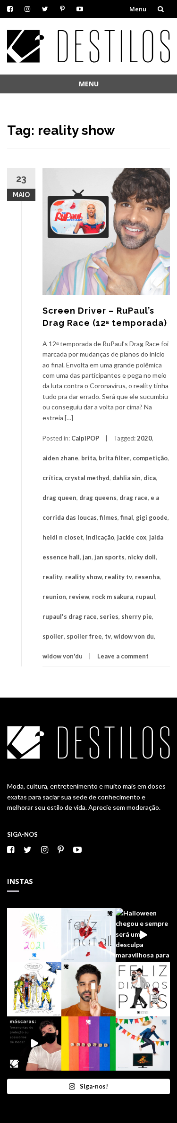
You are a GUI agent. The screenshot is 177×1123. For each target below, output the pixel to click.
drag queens (98, 497)
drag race (133, 497)
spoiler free (84, 636)
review (79, 596)
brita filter (114, 458)
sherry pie (136, 616)
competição (150, 458)
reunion (54, 596)
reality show (83, 577)
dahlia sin (126, 478)
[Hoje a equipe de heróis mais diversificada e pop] (34, 989)
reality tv (118, 577)
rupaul (145, 596)
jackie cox (131, 537)
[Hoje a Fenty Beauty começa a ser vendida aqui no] (88, 989)
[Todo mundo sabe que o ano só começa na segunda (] (34, 935)
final (126, 517)
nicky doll (141, 557)
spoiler (53, 636)
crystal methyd (87, 478)
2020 (144, 438)
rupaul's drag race (69, 616)
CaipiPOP (85, 438)
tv (108, 636)
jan (87, 557)
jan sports (109, 557)
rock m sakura (112, 596)
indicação (100, 537)
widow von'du (62, 656)
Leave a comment (123, 656)
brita (88, 458)
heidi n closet (62, 537)
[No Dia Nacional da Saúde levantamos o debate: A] (34, 1043)
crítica (52, 478)
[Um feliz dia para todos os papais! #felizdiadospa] (143, 989)
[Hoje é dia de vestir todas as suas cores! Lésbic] (88, 1043)
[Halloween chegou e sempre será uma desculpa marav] (143, 935)
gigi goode (152, 517)
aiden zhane (60, 458)
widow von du (134, 636)
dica (149, 478)
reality (52, 577)
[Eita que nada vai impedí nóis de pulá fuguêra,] (143, 1043)
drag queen (59, 497)
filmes (109, 517)
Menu (137, 9)
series (109, 616)
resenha (147, 577)
